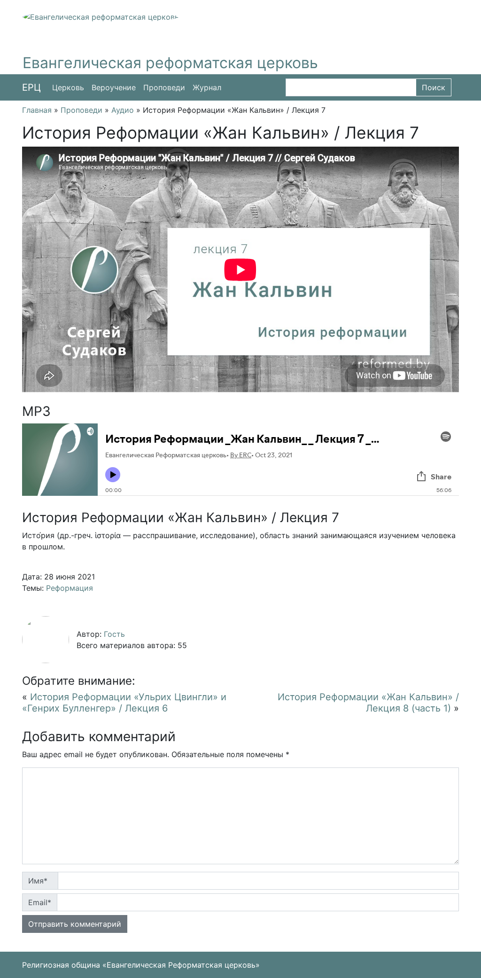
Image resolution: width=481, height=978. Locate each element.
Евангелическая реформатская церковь (170, 63)
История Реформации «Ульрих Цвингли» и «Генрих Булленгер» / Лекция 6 (124, 702)
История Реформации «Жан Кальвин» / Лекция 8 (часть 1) (368, 702)
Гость (114, 634)
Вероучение (114, 87)
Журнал (207, 87)
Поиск (433, 87)
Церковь (68, 87)
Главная (37, 110)
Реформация (69, 588)
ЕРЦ (31, 87)
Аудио (122, 110)
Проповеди (164, 87)
